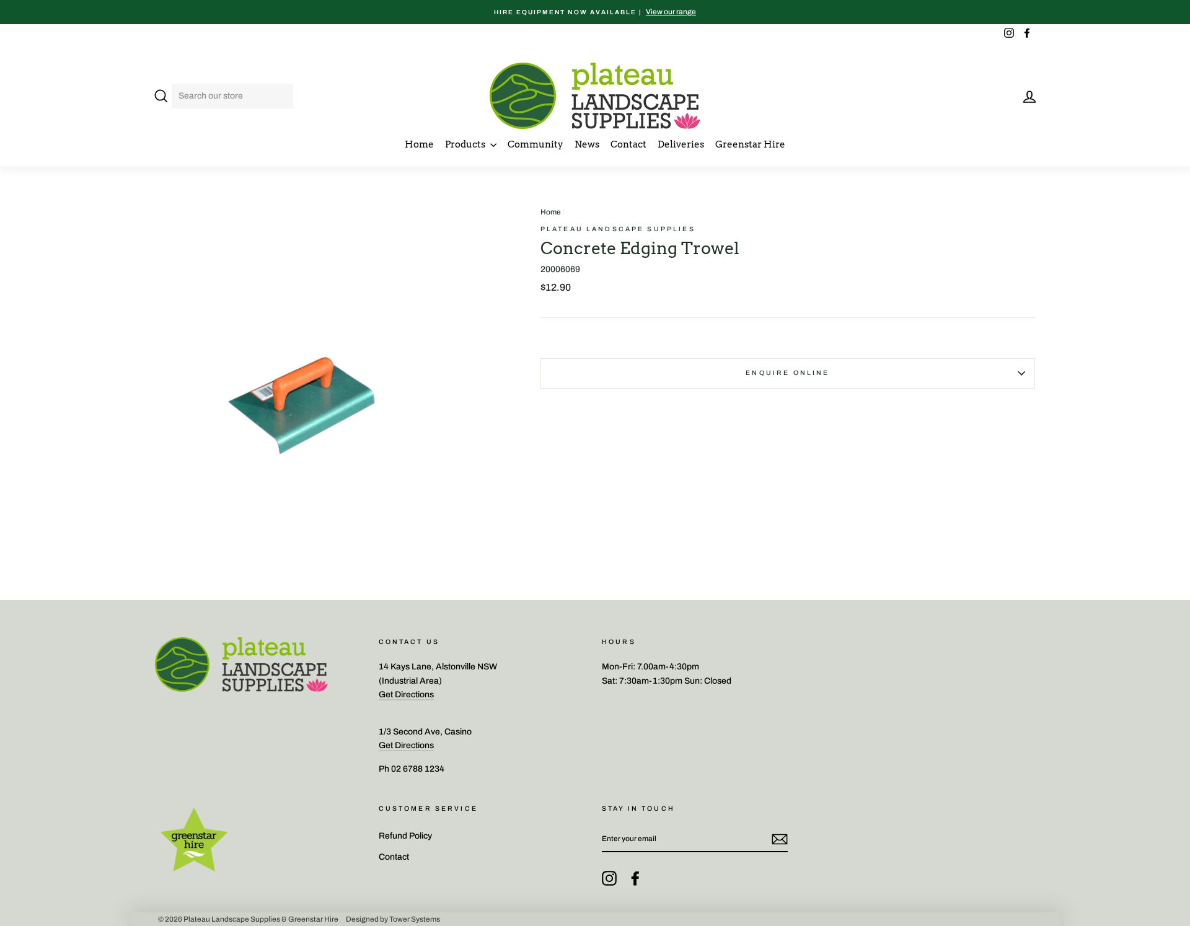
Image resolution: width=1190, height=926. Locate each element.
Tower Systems (414, 919)
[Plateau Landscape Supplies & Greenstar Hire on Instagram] (609, 878)
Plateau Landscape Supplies (617, 229)
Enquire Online (787, 372)
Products (466, 144)
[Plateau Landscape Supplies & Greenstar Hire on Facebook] (635, 878)
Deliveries (681, 144)
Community (535, 144)
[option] (595, 12)
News (587, 144)
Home (419, 144)
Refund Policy (405, 835)
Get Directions (406, 694)
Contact (628, 144)
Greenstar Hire (750, 144)
